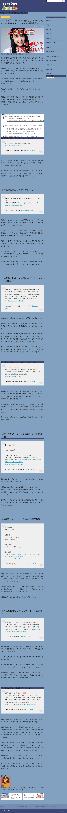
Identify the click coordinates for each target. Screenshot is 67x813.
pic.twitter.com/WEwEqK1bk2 (13, 145)
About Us (16, 810)
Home (43, 0)
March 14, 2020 (25, 636)
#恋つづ (15, 554)
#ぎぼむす (37, 459)
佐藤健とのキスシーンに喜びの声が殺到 (20, 131)
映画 (49, 47)
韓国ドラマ (51, 42)
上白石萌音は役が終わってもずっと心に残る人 (22, 133)
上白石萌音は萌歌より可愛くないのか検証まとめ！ (22, 136)
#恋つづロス (36, 554)
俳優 (49, 74)
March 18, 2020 (30, 381)
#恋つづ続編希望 (18, 556)
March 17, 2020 (31, 564)
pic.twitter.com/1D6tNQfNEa (17, 631)
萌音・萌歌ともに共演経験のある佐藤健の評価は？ (24, 129)
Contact (43, 4)
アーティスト (52, 65)
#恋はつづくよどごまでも (25, 554)
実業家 (50, 69)
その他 (50, 34)
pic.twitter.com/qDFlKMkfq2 (16, 301)
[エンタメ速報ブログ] (10, 10)
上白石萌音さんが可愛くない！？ (18, 118)
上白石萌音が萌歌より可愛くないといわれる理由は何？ (23, 116)
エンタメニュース (5, 17)
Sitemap (43, 2)
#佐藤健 (13, 462)
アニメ (50, 25)
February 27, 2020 (27, 210)
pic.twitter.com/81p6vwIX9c (13, 376)
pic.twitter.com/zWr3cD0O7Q (13, 558)
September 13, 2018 (32, 469)
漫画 (49, 20)
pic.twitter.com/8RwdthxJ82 (28, 704)
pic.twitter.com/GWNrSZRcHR (14, 464)
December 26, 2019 (29, 150)
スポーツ (50, 29)
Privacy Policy (7, 810)
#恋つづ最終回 (9, 556)
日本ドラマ (51, 38)
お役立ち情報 (52, 60)
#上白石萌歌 (19, 462)
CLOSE (3, 115)
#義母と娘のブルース (28, 459)
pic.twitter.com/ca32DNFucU (13, 205)
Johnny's (51, 51)
